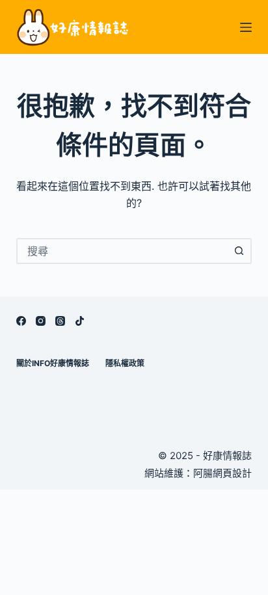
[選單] (246, 27)
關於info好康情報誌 (52, 363)
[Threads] (60, 321)
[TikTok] (80, 321)
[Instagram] (41, 321)
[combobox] (123, 251)
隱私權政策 (124, 363)
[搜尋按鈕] (238, 251)
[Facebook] (21, 321)
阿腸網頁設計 (222, 473)
